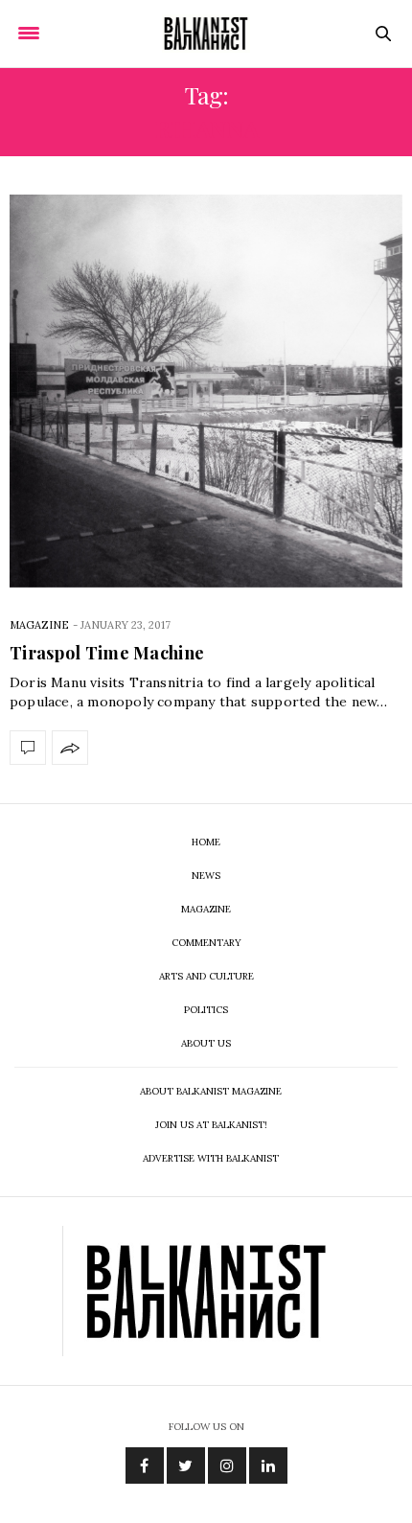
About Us (206, 1043)
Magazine (39, 625)
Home (206, 842)
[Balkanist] (206, 33)
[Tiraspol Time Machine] (206, 391)
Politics (206, 1010)
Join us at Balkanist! (211, 1125)
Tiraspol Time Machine (107, 652)
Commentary (206, 942)
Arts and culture (206, 976)
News (206, 875)
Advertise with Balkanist (211, 1158)
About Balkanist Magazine (211, 1091)
